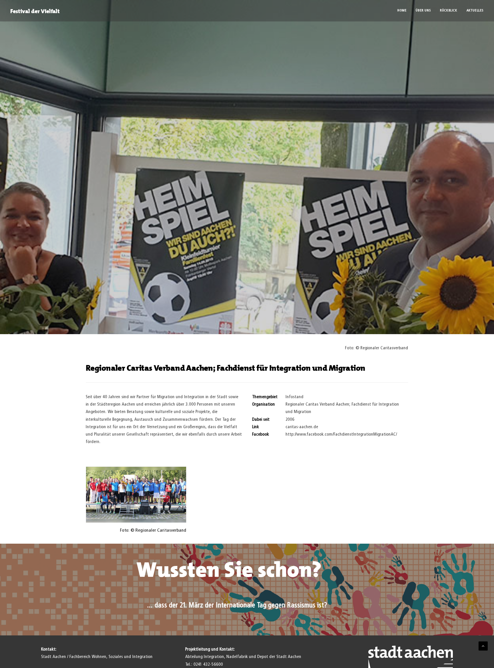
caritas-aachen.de (302, 427)
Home (402, 10)
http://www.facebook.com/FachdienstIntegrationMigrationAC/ (341, 434)
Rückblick (448, 10)
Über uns (423, 10)
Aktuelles (475, 10)
